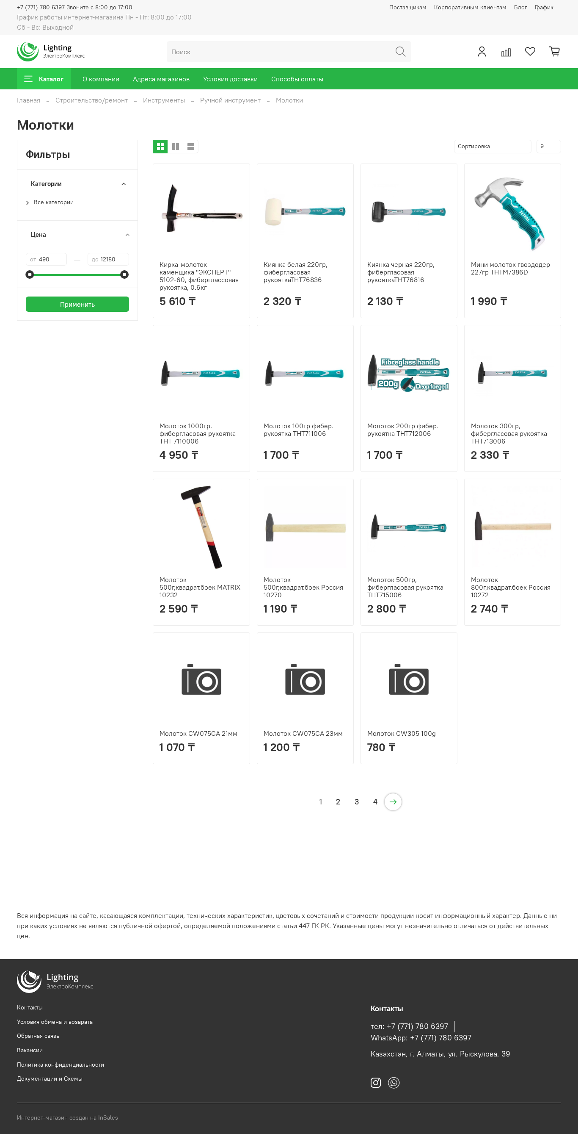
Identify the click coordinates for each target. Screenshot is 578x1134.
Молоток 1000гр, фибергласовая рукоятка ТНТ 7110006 (198, 433)
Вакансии (30, 1050)
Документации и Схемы (50, 1078)
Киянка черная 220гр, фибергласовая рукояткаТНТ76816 (401, 272)
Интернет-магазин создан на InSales (67, 1117)
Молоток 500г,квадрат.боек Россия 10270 (303, 587)
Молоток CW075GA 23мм (303, 733)
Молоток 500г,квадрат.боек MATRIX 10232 (200, 587)
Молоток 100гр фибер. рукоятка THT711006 (298, 429)
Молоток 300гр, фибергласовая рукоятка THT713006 (509, 433)
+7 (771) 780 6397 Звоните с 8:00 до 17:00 (74, 7)
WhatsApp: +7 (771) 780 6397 (421, 1038)
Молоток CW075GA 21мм (198, 733)
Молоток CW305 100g (401, 733)
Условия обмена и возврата (55, 1022)
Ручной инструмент (230, 100)
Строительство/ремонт (91, 100)
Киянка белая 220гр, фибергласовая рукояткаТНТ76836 (296, 272)
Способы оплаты (297, 79)
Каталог (51, 79)
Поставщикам (408, 7)
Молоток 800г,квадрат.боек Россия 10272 (510, 587)
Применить (77, 304)
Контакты (30, 1007)
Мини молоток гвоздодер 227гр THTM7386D (510, 268)
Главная (28, 100)
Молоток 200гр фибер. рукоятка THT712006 (402, 429)
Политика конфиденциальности (60, 1064)
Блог (520, 7)
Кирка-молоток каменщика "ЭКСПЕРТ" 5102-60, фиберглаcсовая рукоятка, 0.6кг (199, 275)
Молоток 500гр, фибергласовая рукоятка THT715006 (405, 587)
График (544, 7)
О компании (101, 79)
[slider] (30, 274)
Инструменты (164, 100)
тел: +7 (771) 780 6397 (409, 1026)
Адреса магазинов (161, 79)
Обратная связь (38, 1036)
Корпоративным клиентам (470, 7)
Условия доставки (230, 79)
